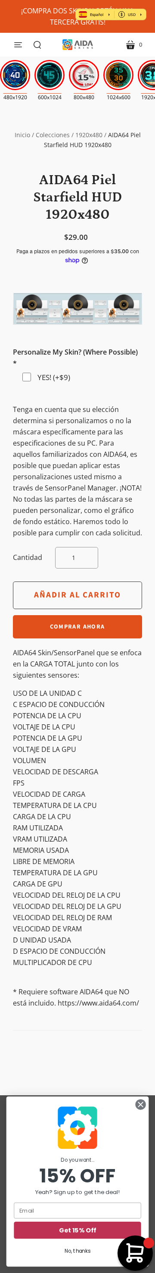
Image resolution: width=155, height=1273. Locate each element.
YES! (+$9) (53, 377)
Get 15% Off (77, 1230)
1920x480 (88, 135)
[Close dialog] (140, 1104)
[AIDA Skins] (78, 44)
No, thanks (77, 1250)
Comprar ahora (77, 626)
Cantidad (27, 557)
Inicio (22, 135)
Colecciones (53, 135)
